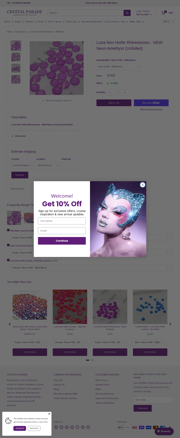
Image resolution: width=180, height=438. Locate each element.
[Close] (49, 413)
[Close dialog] (142, 184)
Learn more (43, 422)
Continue (62, 240)
